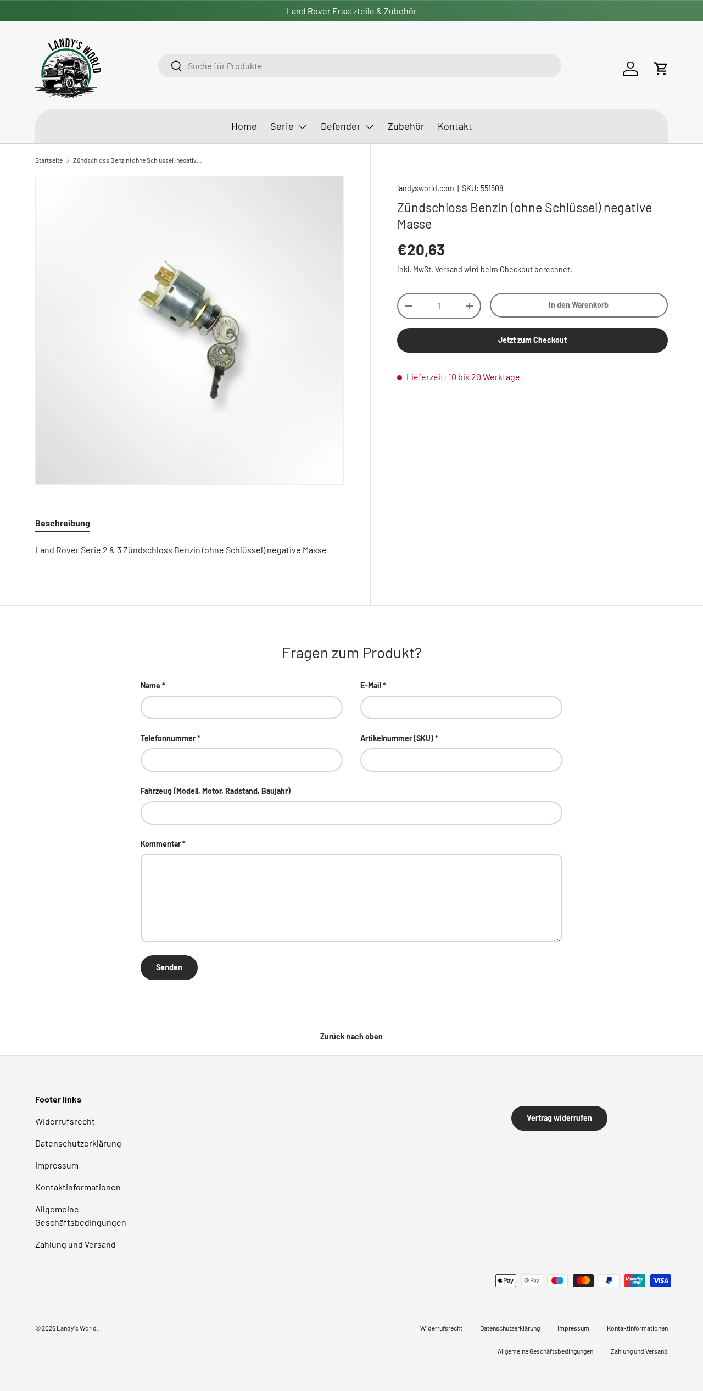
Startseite (49, 160)
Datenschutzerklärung (78, 1143)
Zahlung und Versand (75, 1244)
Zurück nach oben (351, 1036)
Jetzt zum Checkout (532, 339)
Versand (448, 269)
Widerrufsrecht (65, 1121)
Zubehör (406, 126)
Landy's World (77, 1328)
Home (244, 126)
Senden (169, 967)
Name (150, 685)
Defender (341, 126)
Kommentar (161, 843)
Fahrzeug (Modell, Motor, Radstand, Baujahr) (216, 790)
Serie (282, 126)
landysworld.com (425, 188)
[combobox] (359, 65)
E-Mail (370, 685)
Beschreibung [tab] (62, 523)
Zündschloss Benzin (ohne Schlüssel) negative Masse (139, 160)
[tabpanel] (189, 550)
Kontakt (455, 126)
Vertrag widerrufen (559, 1117)
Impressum (57, 1165)
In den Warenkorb (579, 304)
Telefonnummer (168, 738)
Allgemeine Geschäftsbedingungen (545, 1351)
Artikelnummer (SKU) (396, 738)
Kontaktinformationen (78, 1187)
